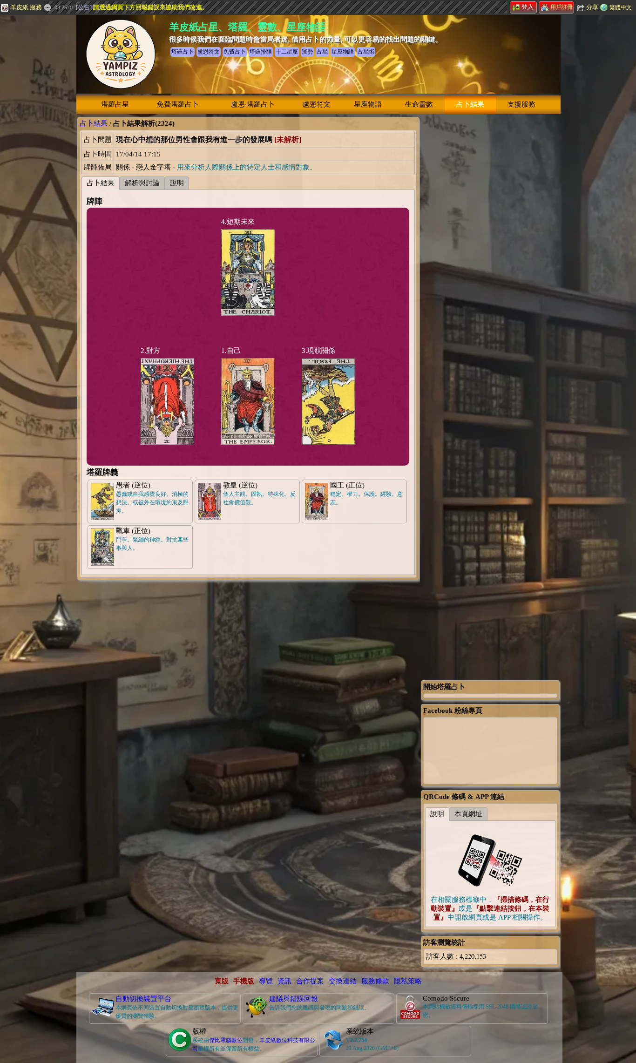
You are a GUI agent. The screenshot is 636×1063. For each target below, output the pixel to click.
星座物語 (368, 104)
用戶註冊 (561, 7)
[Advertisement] (490, 256)
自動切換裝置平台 (143, 998)
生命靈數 (419, 104)
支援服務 (521, 104)
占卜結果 (470, 104)
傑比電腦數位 (226, 1040)
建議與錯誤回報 (293, 998)
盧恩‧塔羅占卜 (253, 104)
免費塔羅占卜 (178, 104)
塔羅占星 (115, 104)
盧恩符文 (317, 104)
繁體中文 (620, 7)
